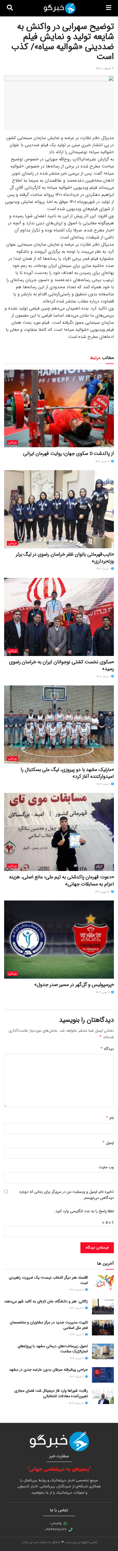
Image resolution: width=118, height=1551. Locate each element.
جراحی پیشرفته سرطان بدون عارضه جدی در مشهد (48, 1370)
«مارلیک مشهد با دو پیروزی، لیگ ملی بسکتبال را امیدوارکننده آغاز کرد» (67, 773)
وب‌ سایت (106, 1167)
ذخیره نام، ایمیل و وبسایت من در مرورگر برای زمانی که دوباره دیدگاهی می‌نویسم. (66, 1195)
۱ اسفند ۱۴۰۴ (104, 569)
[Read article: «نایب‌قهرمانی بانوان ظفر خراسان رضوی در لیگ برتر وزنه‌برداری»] (59, 509)
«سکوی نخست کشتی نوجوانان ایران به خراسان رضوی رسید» (61, 665)
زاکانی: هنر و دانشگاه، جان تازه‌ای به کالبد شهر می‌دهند (46, 1301)
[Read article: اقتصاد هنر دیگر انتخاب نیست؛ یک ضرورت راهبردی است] (103, 1283)
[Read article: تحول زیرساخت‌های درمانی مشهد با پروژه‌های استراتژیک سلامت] (103, 1351)
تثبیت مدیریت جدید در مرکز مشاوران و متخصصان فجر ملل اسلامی (49, 1325)
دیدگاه (107, 1049)
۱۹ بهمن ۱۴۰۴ (103, 992)
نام (110, 1118)
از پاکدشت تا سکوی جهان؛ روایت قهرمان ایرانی (68, 453)
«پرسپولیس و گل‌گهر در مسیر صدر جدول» (74, 984)
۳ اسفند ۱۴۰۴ (103, 462)
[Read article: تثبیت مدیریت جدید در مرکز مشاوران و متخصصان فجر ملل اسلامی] (103, 1327)
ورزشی (12, 442)
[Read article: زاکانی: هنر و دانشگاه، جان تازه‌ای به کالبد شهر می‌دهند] (103, 1306)
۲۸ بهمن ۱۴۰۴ (103, 892)
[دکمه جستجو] (10, 8)
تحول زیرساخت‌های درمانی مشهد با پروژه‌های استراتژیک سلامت (53, 1349)
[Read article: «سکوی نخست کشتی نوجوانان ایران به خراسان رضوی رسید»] (59, 617)
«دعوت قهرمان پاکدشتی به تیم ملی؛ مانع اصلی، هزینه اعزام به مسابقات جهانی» (61, 880)
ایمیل (108, 1143)
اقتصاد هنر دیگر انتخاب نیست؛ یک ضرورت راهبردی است (48, 1280)
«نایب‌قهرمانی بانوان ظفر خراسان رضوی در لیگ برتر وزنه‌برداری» (65, 558)
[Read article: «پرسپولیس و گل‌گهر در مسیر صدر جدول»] (59, 939)
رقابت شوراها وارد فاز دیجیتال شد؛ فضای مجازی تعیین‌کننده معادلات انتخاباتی (51, 1393)
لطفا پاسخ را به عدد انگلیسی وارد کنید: (84, 1211)
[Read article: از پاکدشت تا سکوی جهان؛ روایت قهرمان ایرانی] (59, 408)
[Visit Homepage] (59, 8)
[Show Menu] (108, 8)
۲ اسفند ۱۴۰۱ (105, 68)
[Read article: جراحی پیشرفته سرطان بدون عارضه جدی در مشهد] (103, 1375)
